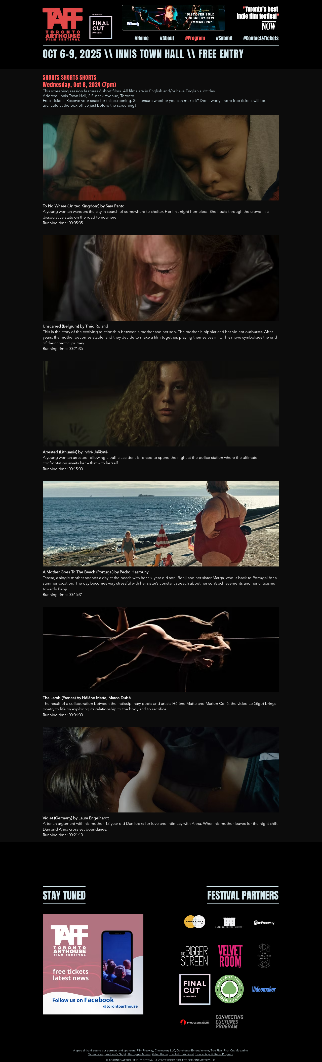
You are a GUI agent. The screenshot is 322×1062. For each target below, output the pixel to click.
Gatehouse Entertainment (193, 1050)
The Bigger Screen (139, 1054)
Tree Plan (216, 1050)
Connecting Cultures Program (214, 1054)
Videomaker (95, 1054)
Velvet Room (160, 1054)
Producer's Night (115, 1054)
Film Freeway (145, 1050)
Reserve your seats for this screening (98, 100)
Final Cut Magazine (235, 1050)
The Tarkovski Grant (181, 1054)
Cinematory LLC (165, 1050)
